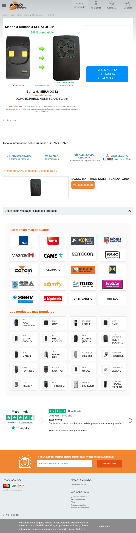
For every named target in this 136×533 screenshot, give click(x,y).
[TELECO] (83, 284)
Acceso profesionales (80, 508)
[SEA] (23, 284)
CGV (73, 502)
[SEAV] (23, 299)
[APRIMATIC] (53, 299)
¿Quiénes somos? (79, 496)
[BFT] (53, 241)
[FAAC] (112, 255)
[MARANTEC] (23, 255)
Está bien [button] (104, 526)
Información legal (78, 499)
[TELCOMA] (112, 241)
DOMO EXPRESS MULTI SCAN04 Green (101, 178)
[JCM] (83, 241)
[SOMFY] (53, 284)
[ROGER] (83, 270)
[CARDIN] (23, 270)
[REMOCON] (83, 255)
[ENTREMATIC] (83, 299)
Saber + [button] (80, 529)
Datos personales (78, 505)
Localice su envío (78, 485)
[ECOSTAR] (112, 284)
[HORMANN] (112, 270)
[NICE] (23, 241)
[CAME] (53, 255)
